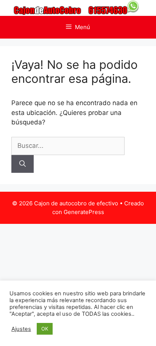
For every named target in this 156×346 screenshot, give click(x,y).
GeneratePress (84, 212)
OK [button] (44, 329)
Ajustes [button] (21, 329)
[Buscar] (22, 164)
